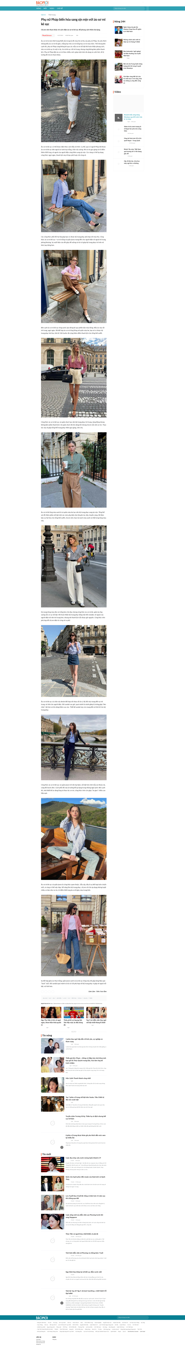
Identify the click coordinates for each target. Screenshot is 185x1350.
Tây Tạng (55, 1322)
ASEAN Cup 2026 (41, 1327)
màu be (85, 998)
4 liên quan (76, 1121)
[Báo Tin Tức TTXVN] (124, 44)
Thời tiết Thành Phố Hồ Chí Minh (45, 1329)
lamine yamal (115, 1329)
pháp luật (58, 1327)
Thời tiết (139, 1329)
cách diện (59, 998)
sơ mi (64, 998)
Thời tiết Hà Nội (64, 1329)
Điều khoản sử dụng (40, 1341)
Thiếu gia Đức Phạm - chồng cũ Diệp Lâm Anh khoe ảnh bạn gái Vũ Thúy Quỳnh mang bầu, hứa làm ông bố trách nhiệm (86, 1060)
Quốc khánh (113, 1331)
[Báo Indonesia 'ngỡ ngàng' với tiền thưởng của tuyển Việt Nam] (118, 54)
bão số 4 (94, 1329)
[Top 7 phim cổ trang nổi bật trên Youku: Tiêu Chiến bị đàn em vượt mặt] (52, 1104)
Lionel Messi (123, 1324)
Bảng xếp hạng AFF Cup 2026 (67, 1331)
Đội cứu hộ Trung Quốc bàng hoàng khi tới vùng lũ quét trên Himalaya (132, 66)
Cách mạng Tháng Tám (52, 1331)
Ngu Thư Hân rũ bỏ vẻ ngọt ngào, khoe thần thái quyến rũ (51, 1022)
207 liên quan (78, 1255)
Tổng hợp (54, 1339)
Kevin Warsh (76, 1322)
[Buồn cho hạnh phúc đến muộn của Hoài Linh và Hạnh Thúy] (52, 1183)
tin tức (129, 1324)
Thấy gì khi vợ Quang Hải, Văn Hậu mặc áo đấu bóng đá (73, 1022)
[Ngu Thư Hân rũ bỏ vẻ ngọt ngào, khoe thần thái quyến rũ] (51, 1012)
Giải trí (43, 15)
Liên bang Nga (106, 1329)
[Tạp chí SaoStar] (43, 1027)
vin (69, 998)
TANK (90, 998)
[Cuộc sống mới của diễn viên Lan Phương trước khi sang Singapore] (52, 1221)
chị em (80, 998)
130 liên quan (78, 1236)
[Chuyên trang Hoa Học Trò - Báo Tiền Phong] (67, 1296)
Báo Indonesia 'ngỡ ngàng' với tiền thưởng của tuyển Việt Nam (132, 54)
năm (82, 1322)
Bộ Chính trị (125, 1322)
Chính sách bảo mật (40, 1342)
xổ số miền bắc (72, 1327)
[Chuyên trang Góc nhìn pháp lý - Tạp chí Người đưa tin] (67, 1065)
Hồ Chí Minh (75, 1324)
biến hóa (74, 998)
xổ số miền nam (79, 1329)
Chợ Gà (46, 1324)
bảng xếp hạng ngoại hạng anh (128, 1329)
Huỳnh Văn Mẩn (117, 1322)
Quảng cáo (38, 1344)
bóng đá (71, 1329)
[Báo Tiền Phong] (67, 1160)
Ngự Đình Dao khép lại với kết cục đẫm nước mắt (84, 1272)
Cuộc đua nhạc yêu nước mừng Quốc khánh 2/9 (83, 1158)
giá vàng (105, 1327)
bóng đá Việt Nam (41, 1322)
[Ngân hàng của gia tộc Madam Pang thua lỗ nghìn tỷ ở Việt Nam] (118, 30)
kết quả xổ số (53, 1324)
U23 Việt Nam (97, 1327)
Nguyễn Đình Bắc (84, 1324)
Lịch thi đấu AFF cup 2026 (64, 1324)
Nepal (119, 1331)
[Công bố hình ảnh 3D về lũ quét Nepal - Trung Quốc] (118, 141)
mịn (54, 998)
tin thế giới (135, 1324)
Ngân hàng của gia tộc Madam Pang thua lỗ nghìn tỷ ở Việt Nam (132, 29)
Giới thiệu (38, 1339)
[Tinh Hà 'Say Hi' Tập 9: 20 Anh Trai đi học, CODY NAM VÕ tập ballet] (52, 1297)
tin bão (100, 1329)
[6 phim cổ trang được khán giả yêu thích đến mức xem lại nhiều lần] (52, 1142)
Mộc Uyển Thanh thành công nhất (78, 1078)
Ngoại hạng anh (51, 1327)
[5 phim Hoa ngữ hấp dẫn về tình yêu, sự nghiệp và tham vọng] (52, 1045)
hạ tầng (143, 1322)
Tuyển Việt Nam (120, 1327)
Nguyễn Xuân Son (107, 1322)
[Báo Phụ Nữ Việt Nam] (47, 35)
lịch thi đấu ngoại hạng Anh (106, 1324)
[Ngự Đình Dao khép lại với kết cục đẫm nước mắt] (52, 1278)
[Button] (147, 8)
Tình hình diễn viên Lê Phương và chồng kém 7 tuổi (84, 1253)
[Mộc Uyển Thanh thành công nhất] (52, 1085)
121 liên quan (75, 1296)
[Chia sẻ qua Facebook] (42, 991)
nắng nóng (87, 1329)
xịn (50, 998)
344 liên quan (131, 133)
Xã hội (116, 1324)
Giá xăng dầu (78, 1331)
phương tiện (81, 1327)
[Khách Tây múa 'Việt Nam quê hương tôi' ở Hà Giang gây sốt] (118, 152)
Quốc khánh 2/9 (94, 1324)
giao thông (40, 1324)
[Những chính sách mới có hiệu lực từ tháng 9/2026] (118, 42)
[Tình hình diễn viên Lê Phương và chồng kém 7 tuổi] (52, 1259)
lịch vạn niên (89, 1327)
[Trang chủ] (42, 3)
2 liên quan (77, 1201)
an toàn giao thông (134, 1322)
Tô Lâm (49, 1322)
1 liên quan (76, 1044)
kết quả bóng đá (41, 1331)
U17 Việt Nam (129, 1327)
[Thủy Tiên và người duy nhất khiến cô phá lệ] (52, 1240)
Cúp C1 (124, 1331)
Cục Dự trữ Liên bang (89, 1331)
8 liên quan (75, 1065)
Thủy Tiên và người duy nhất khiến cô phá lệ (82, 1234)
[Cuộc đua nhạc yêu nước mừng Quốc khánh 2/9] (52, 1164)
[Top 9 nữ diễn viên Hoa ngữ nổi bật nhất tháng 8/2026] (96, 1012)
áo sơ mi (45, 998)
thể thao (65, 1327)
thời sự (69, 1322)
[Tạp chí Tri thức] (65, 1027)
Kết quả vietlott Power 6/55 (102, 1331)
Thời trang (52, 15)
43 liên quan (78, 1182)
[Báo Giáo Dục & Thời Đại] (124, 58)
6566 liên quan (69, 35)
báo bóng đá (112, 1327)
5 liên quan (77, 1160)
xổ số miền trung (89, 1322)
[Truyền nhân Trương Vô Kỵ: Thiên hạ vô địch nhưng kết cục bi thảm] (52, 1123)
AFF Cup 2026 (62, 1322)
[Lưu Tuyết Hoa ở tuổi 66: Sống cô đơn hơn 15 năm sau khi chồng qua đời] (52, 1202)
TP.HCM (56, 1329)
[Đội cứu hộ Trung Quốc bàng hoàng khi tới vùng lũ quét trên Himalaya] (118, 67)
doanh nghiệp (98, 1322)
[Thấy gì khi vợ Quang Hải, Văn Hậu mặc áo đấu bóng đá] (74, 1012)
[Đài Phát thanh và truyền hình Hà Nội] (126, 143)
